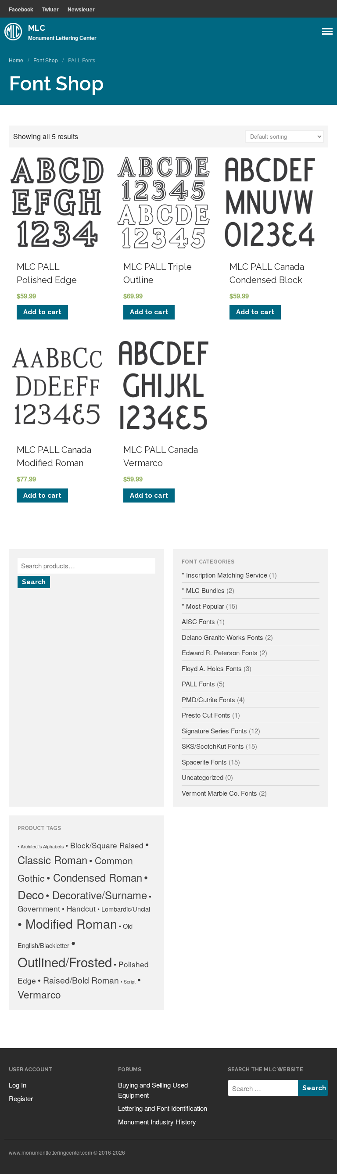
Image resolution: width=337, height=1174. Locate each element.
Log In (17, 1084)
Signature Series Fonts (214, 730)
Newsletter (81, 9)
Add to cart (42, 312)
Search (34, 582)
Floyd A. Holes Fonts (212, 668)
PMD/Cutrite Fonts (208, 699)
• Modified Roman (67, 923)
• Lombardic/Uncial (123, 908)
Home (16, 60)
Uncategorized (202, 777)
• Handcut (79, 908)
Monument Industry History (157, 1121)
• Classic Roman (83, 852)
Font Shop (45, 60)
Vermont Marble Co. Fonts (219, 792)
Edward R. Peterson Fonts (220, 652)
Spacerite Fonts (204, 761)
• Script (128, 981)
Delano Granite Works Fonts (222, 637)
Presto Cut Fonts (206, 714)
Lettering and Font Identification (162, 1108)
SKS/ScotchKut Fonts (213, 745)
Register (21, 1098)
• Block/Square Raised (104, 845)
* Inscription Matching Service (224, 574)
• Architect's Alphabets (41, 846)
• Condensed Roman (94, 877)
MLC (36, 27)
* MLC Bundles (203, 590)
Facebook (21, 9)
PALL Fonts (198, 683)
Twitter (50, 9)
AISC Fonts (198, 621)
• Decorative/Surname (96, 894)
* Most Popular (203, 605)
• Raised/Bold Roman (78, 980)
